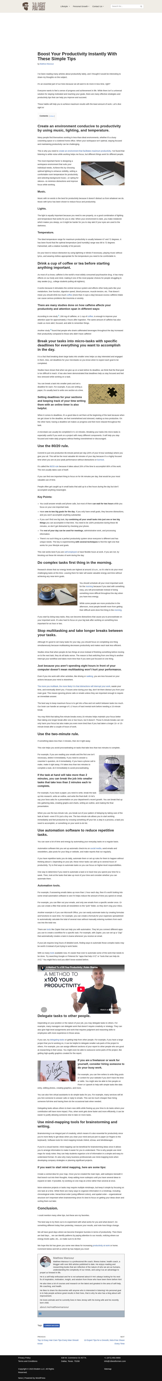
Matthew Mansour (47, 64)
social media (95, 848)
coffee (69, 295)
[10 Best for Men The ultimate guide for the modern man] (37, 6)
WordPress (40, 1378)
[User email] (40, 1313)
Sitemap (107, 1369)
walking (89, 676)
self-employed (70, 552)
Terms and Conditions (27, 1361)
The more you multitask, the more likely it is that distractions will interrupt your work (74, 686)
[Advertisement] (81, 34)
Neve (20, 1378)
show (52, 116)
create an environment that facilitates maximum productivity (85, 151)
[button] (69, 6)
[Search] (141, 6)
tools (49, 929)
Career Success (52, 1325)
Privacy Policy (24, 1358)
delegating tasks (57, 1040)
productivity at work (101, 1245)
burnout (100, 460)
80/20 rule (54, 466)
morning (89, 586)
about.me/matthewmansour (54, 1307)
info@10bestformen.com (115, 1361)
